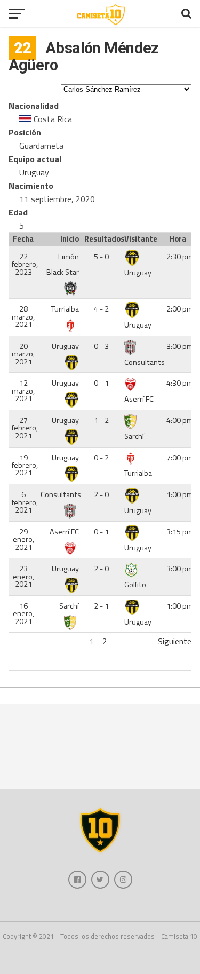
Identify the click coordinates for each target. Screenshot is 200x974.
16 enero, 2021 (23, 613)
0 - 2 (101, 458)
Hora (177, 239)
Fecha (23, 239)
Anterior (23, 641)
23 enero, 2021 (23, 576)
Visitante (140, 239)
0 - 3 (101, 346)
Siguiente (174, 641)
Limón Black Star (62, 264)
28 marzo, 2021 (23, 316)
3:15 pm (180, 532)
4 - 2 (101, 309)
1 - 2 (101, 420)
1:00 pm (180, 494)
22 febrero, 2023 (25, 264)
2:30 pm (180, 256)
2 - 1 (101, 606)
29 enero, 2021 (23, 539)
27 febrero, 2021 (25, 428)
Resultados (103, 239)
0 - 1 (101, 383)
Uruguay (34, 172)
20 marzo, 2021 (23, 354)
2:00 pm (180, 309)
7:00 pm (180, 458)
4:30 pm (180, 383)
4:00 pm (180, 420)
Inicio (69, 239)
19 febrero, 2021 (25, 465)
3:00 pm (180, 346)
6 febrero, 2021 (25, 502)
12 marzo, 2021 (23, 390)
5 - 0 (101, 256)
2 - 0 (101, 494)
